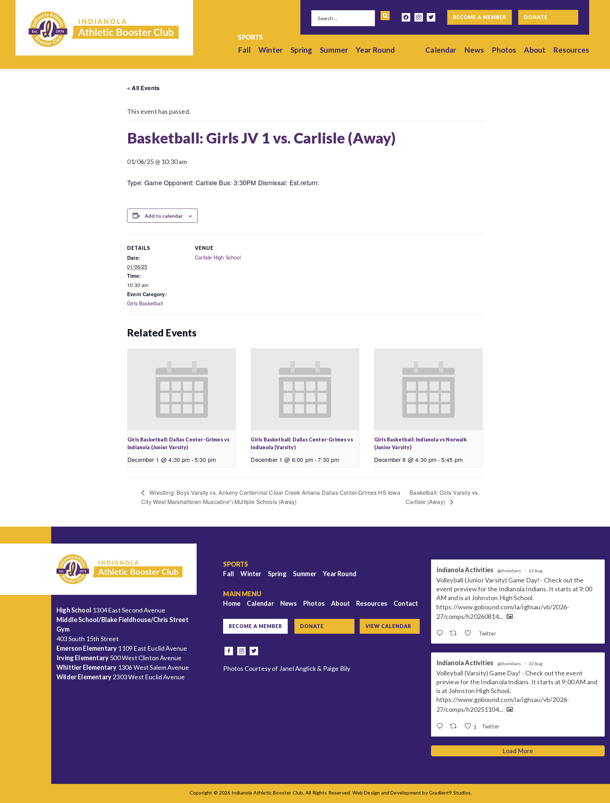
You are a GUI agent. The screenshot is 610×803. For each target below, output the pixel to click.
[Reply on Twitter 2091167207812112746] (441, 726)
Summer (334, 49)
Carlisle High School (218, 257)
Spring (301, 49)
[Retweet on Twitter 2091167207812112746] (455, 726)
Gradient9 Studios (450, 793)
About (534, 49)
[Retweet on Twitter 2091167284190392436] (455, 633)
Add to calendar (164, 216)
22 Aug (535, 570)
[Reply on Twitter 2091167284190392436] (441, 633)
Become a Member (479, 17)
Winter (270, 49)
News (474, 49)
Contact (406, 603)
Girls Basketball (145, 303)
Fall (244, 49)
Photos (504, 49)
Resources (571, 49)
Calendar (440, 49)
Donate (536, 17)
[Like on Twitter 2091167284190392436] (469, 633)
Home (231, 603)
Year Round (375, 49)
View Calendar (388, 626)
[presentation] (181, 389)
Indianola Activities (465, 570)
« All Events (143, 88)
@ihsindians (509, 570)
